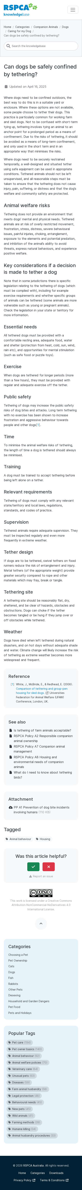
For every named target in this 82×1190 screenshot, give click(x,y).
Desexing (14, 995)
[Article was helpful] (33, 866)
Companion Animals (46, 26)
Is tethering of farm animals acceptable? (42, 730)
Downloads (56, 1173)
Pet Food (14, 1007)
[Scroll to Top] (41, 924)
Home (7, 26)
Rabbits (13, 983)
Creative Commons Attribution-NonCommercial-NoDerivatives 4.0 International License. (42, 905)
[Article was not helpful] (49, 866)
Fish (10, 977)
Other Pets (15, 989)
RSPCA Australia (33, 1165)
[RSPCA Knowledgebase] (20, 9)
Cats (11, 966)
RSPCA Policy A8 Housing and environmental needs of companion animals (39, 762)
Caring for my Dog (19, 31)
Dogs (65, 26)
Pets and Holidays (19, 1012)
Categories (22, 26)
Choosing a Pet (18, 954)
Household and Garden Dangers (28, 1001)
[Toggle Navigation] (73, 10)
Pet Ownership (17, 960)
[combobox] (41, 46)
